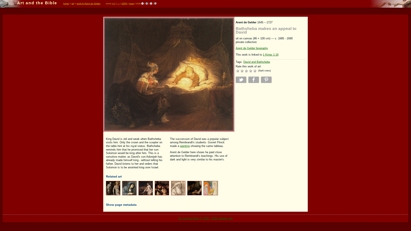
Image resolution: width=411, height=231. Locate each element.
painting (185, 146)
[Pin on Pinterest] (266, 80)
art (72, 3)
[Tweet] (241, 80)
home (66, 3)
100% (124, 3)
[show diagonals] (142, 3)
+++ (114, 3)
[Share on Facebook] (253, 80)
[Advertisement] (271, 116)
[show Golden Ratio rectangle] (155, 3)
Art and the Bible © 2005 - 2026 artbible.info (205, 218)
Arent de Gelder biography (252, 48)
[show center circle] (151, 3)
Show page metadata (121, 204)
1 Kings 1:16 (270, 54)
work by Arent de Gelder (88, 3)
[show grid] (147, 3)
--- (118, 3)
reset (131, 3)
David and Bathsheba (256, 62)
